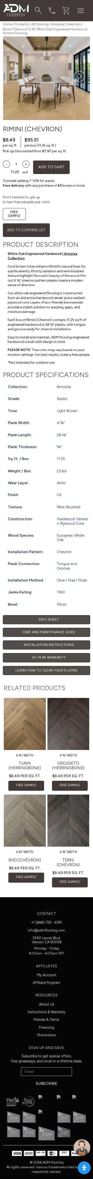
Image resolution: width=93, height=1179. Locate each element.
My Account (46, 975)
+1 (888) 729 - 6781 (46, 922)
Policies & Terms (46, 1019)
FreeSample (14, 214)
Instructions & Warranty (46, 1012)
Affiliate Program (46, 982)
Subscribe (46, 1083)
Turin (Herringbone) (25, 765)
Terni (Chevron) (68, 862)
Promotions (46, 1035)
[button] (79, 77)
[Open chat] (82, 1147)
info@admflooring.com (46, 930)
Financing (46, 1027)
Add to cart (51, 167)
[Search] (38, 10)
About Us (46, 1004)
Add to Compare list (26, 230)
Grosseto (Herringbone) (68, 765)
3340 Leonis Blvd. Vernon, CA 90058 (47, 940)
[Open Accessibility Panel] (84, 1167)
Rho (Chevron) (25, 860)
